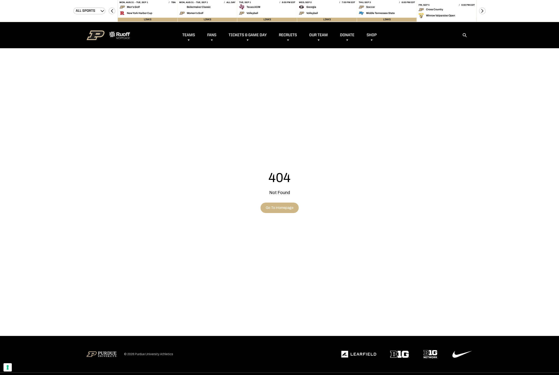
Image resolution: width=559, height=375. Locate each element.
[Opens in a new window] (358, 354)
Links (147, 19)
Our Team (318, 35)
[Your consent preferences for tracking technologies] (7, 367)
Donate (347, 35)
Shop (372, 35)
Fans (211, 35)
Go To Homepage (279, 208)
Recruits (288, 35)
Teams (188, 35)
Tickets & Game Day (248, 35)
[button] (112, 11)
